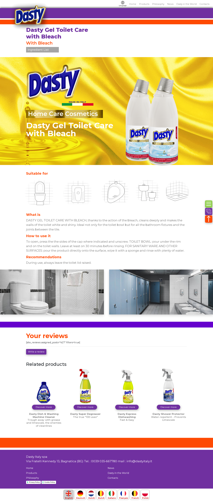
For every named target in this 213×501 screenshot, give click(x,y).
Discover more (44, 407)
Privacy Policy (34, 482)
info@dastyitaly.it (139, 461)
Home (132, 4)
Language (122, 5)
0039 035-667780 (104, 461)
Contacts (204, 4)
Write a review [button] (36, 351)
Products (144, 4)
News (170, 4)
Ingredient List (38, 49)
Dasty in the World (186, 4)
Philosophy (158, 4)
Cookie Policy (49, 482)
